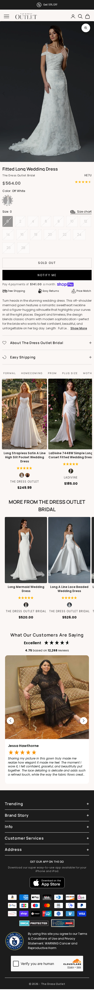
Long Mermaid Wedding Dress (26, 589)
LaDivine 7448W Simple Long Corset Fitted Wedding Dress (70, 455)
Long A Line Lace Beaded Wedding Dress (69, 589)
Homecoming (32, 373)
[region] (47, 721)
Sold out (47, 263)
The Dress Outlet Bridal (18, 175)
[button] (71, 464)
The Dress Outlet (24, 482)
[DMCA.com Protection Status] (33, 923)
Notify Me (47, 275)
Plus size (70, 373)
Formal (9, 373)
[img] (24, 468)
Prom (52, 373)
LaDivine (71, 477)
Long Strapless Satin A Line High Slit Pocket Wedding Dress (25, 457)
